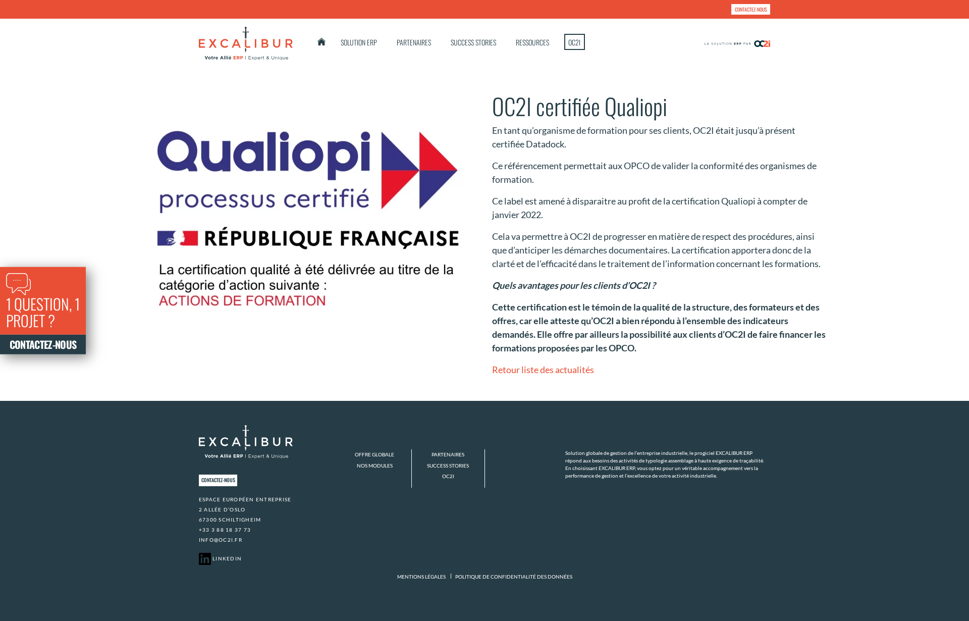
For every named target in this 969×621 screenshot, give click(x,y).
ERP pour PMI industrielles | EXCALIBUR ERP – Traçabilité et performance (321, 41)
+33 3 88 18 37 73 (225, 530)
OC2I (574, 42)
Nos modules (375, 465)
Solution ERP (359, 42)
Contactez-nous (751, 9)
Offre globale (374, 454)
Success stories (473, 42)
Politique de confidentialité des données (513, 577)
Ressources (532, 42)
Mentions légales (421, 577)
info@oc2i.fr (220, 540)
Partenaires (414, 42)
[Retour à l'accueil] (246, 43)
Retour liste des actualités (543, 369)
